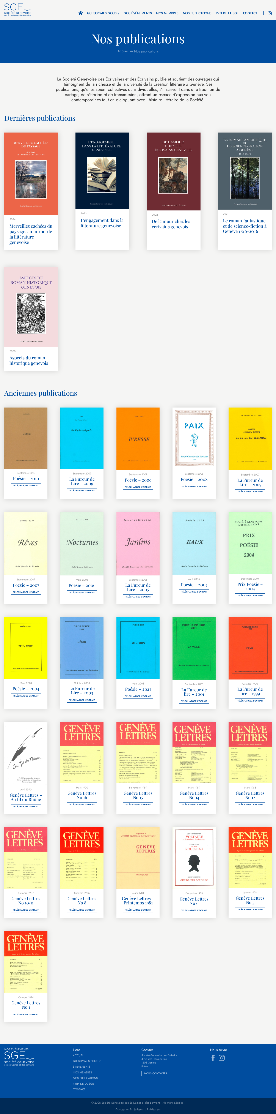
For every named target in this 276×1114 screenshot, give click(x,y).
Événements (81, 1067)
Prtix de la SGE (83, 1084)
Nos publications (197, 14)
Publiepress (153, 1109)
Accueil (78, 1055)
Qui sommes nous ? (103, 14)
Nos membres (167, 14)
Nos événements (138, 14)
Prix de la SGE (227, 14)
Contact (250, 14)
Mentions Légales (173, 1103)
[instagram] (270, 13)
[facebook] (263, 13)
